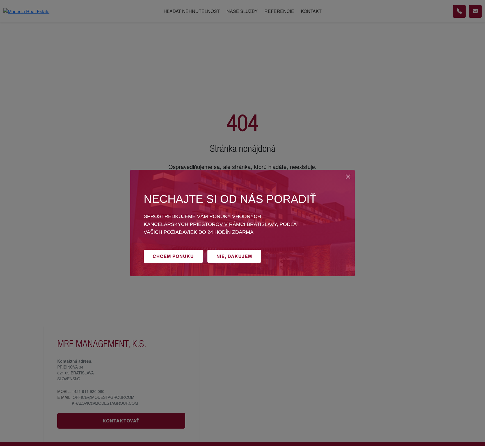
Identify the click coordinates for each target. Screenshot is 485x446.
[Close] (348, 176)
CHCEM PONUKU (173, 256)
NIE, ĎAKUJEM (234, 256)
